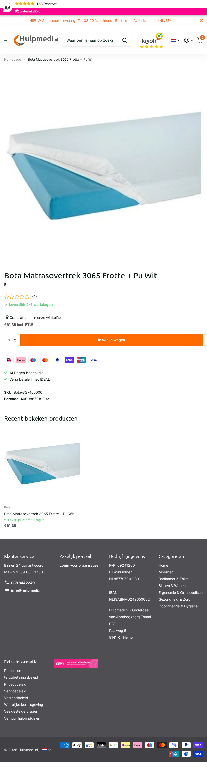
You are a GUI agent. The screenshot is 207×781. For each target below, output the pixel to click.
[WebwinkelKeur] (76, 663)
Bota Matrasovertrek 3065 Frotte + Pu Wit (39, 514)
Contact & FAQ (7, 40)
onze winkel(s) (49, 317)
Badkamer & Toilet (174, 579)
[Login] (188, 40)
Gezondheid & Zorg (175, 599)
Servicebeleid (15, 691)
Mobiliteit (166, 572)
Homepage (12, 59)
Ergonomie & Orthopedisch (181, 592)
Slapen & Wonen (172, 585)
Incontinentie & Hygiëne (178, 606)
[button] (16, 335)
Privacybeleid (15, 684)
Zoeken (125, 40)
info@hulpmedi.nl (27, 590)
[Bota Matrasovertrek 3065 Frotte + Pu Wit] (42, 463)
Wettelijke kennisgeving (23, 704)
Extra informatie (21, 661)
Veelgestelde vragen (21, 711)
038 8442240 (23, 583)
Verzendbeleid (16, 698)
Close (201, 20)
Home (163, 565)
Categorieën (171, 556)
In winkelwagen (111, 340)
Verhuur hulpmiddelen (22, 718)
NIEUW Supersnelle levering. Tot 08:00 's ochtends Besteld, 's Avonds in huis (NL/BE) (100, 20)
